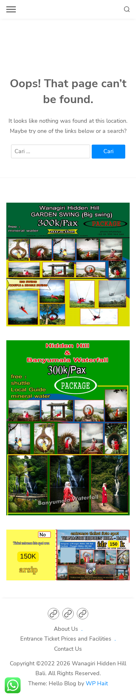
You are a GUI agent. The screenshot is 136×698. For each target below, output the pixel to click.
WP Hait (97, 683)
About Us (66, 629)
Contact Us (68, 649)
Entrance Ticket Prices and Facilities (65, 639)
